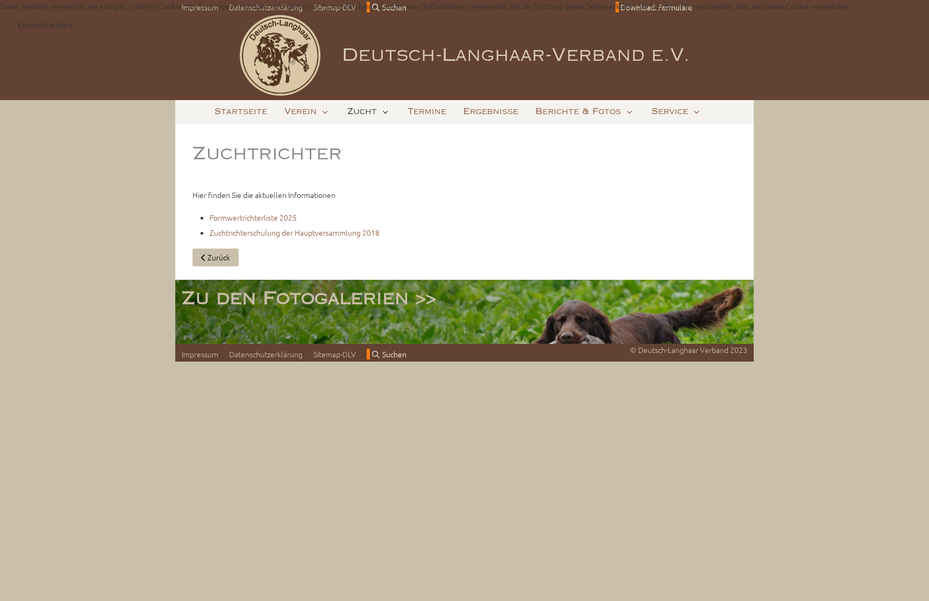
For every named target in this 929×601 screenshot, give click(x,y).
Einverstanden (45, 24)
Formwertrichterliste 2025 (253, 217)
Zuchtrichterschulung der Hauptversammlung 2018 (295, 232)
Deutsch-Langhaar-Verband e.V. (516, 55)
